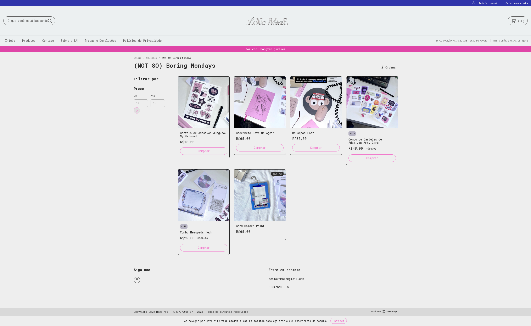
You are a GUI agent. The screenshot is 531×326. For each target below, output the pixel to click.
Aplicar (137, 110)
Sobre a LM (69, 41)
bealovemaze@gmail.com (286, 279)
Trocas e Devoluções (100, 41)
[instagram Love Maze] (137, 280)
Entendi (339, 320)
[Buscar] (50, 20)
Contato (48, 41)
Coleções (151, 58)
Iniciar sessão (489, 3)
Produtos (28, 41)
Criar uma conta (516, 3)
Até (153, 95)
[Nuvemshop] (384, 312)
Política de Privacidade (142, 41)
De (135, 95)
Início (10, 41)
